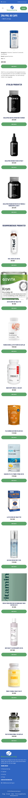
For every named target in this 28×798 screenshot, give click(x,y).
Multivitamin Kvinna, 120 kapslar (14, 734)
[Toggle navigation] (2, 8)
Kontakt (8, 794)
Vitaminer (9, 52)
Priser (23, 8)
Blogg (3, 794)
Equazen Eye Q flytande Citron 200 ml (14, 474)
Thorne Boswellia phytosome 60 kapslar (14, 345)
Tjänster (4, 771)
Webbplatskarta (14, 795)
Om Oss (4, 774)
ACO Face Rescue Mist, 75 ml (14, 560)
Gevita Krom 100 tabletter (14, 302)
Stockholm (4, 1)
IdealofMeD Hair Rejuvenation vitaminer (14, 118)
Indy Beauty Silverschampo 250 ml (14, 648)
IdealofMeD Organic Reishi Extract (14, 161)
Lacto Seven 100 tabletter (14, 517)
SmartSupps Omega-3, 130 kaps (14, 388)
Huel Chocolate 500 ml (14, 259)
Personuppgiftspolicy (20, 794)
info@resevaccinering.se (22, 1)
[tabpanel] (14, 36)
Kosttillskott (4, 54)
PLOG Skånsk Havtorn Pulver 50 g (14, 431)
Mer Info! (14, 66)
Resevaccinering (6, 769)
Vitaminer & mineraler (18, 52)
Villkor (12, 794)
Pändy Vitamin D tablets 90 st (14, 691)
